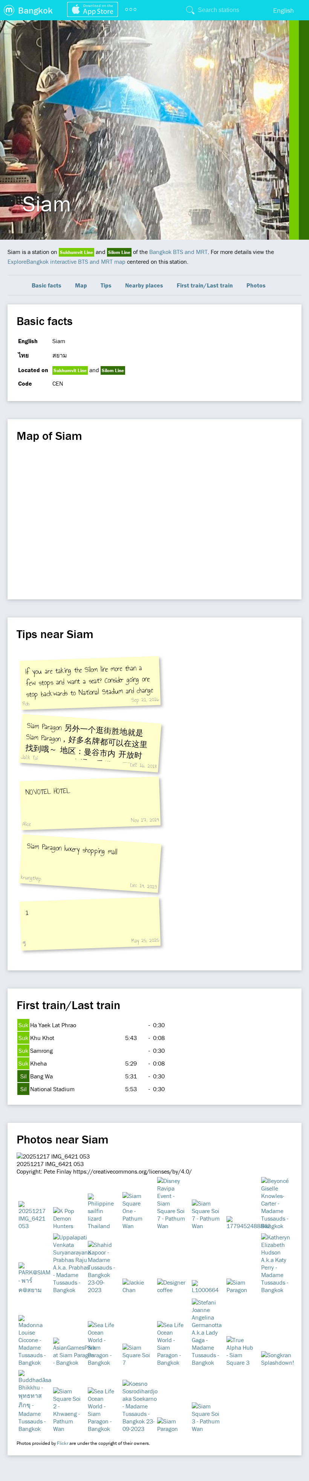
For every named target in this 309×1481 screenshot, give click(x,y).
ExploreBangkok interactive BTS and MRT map (66, 261)
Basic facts (46, 285)
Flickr (62, 1443)
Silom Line (119, 252)
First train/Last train (205, 285)
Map (81, 285)
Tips (106, 285)
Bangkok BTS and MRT (178, 251)
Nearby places (144, 285)
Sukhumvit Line (76, 252)
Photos (256, 285)
